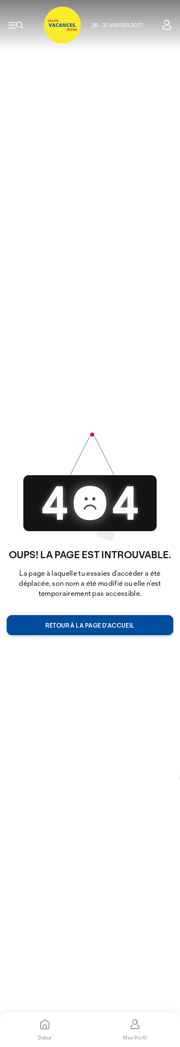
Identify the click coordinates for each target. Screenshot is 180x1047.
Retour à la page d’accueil (89, 625)
